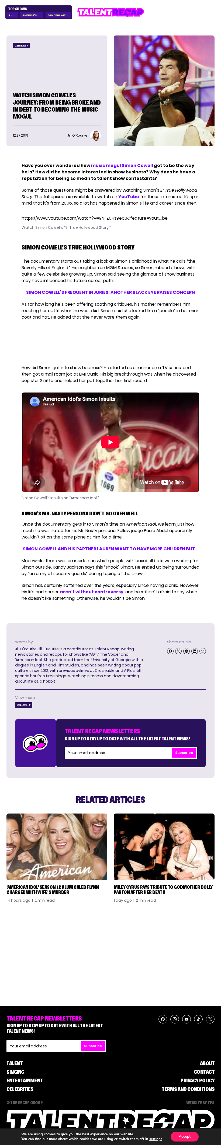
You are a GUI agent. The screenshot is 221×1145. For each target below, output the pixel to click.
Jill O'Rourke (26, 649)
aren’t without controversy (91, 592)
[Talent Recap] (110, 12)
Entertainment (24, 1080)
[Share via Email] (202, 651)
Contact (204, 1072)
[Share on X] (178, 651)
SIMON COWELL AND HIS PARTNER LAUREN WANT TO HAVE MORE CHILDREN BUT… (110, 549)
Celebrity (21, 45)
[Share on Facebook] (170, 651)
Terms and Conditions (188, 1089)
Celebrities (19, 1089)
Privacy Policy (198, 1080)
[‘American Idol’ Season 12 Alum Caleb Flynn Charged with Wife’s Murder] (56, 847)
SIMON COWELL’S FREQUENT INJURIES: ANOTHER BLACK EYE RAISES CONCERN (110, 292)
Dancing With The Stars (59, 15)
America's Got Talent (32, 15)
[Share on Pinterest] (186, 651)
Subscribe (184, 752)
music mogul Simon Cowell (122, 165)
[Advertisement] (110, 342)
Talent (14, 1063)
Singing (15, 1072)
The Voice (13, 15)
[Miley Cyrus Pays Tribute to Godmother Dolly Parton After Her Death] (164, 847)
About (207, 1063)
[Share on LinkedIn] (194, 651)
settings (155, 1139)
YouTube (128, 197)
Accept (185, 1136)
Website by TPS (200, 1102)
